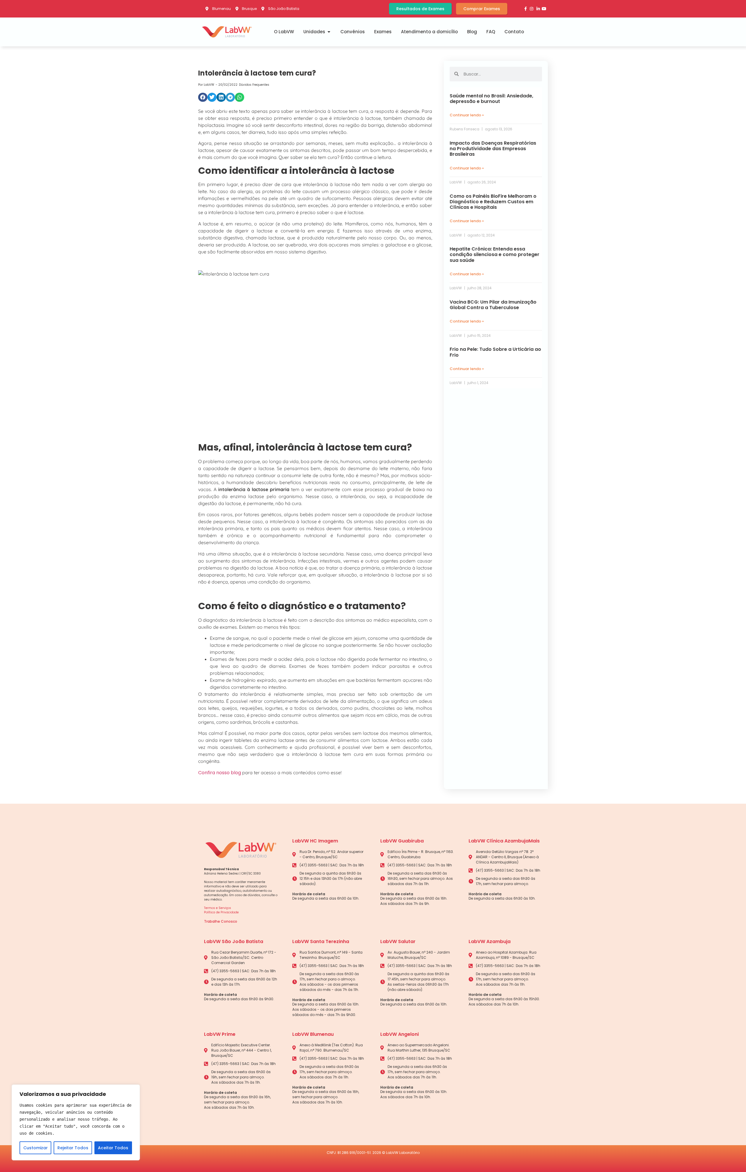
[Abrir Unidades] (329, 32)
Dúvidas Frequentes (254, 85)
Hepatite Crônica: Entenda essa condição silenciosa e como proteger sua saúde (494, 254)
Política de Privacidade (221, 912)
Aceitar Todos (113, 1148)
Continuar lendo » (467, 115)
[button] (202, 97)
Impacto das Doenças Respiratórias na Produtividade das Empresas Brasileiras (493, 148)
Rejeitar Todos (72, 1148)
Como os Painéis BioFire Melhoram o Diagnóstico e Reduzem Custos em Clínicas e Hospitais (493, 202)
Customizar (35, 1148)
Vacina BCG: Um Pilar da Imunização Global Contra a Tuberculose (493, 305)
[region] (76, 1122)
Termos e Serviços (217, 908)
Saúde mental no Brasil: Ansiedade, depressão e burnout (491, 98)
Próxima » (513, 393)
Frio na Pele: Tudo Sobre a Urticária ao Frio (495, 352)
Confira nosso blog (219, 772)
